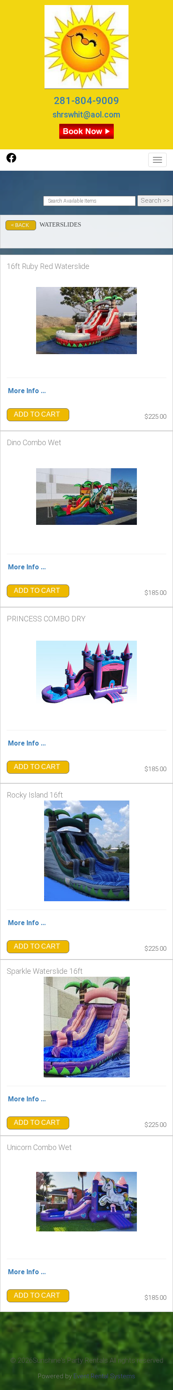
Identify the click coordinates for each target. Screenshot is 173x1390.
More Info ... (27, 391)
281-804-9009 (86, 101)
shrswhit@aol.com (86, 115)
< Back (20, 225)
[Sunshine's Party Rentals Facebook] (11, 160)
